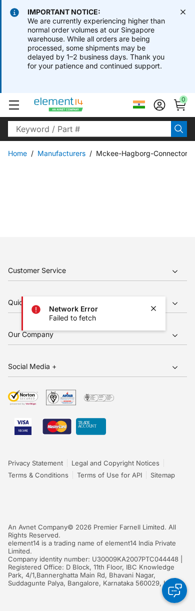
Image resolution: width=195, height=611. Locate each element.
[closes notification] (183, 12)
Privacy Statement (35, 463)
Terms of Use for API (109, 475)
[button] (14, 105)
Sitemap (162, 475)
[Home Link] (77, 105)
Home (17, 153)
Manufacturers (62, 153)
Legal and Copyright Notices (116, 463)
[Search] (179, 129)
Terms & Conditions (38, 475)
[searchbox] (89, 129)
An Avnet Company (38, 527)
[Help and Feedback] (174, 590)
